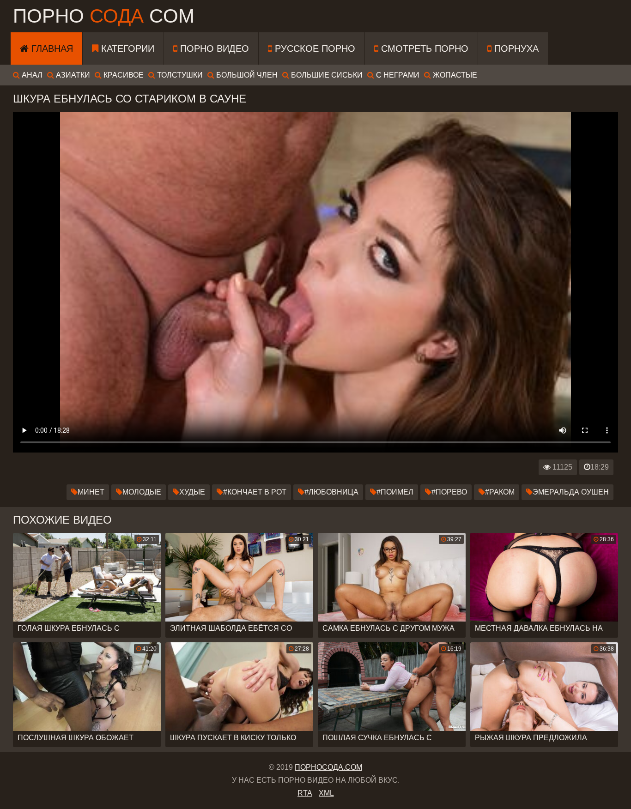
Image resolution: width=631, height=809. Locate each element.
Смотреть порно (423, 48)
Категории (126, 48)
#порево (449, 492)
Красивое (123, 75)
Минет (91, 492)
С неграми (396, 75)
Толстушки (179, 75)
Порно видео (213, 48)
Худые (192, 492)
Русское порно (313, 48)
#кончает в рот (254, 492)
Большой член (246, 75)
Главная (51, 48)
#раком (500, 492)
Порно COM (103, 16)
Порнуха (515, 48)
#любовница (331, 492)
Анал (31, 75)
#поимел (394, 492)
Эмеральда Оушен (571, 492)
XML (326, 793)
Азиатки (72, 75)
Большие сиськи (326, 75)
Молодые (141, 492)
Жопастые (454, 75)
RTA (304, 793)
